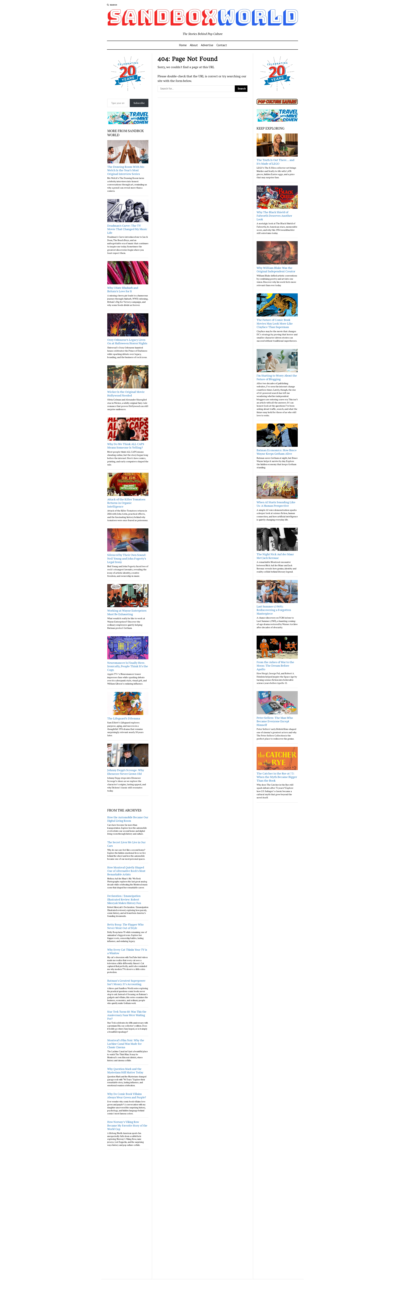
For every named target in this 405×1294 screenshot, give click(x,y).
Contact (221, 45)
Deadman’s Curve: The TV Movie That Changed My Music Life (127, 229)
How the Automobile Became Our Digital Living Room (127, 819)
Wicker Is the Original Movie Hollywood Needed (126, 393)
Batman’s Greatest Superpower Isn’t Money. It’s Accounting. (126, 982)
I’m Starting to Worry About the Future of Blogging (277, 377)
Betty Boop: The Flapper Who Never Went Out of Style (125, 926)
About (194, 45)
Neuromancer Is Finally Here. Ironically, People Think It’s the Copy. (127, 666)
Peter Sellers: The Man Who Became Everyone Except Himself (275, 721)
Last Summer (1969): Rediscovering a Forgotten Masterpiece (274, 609)
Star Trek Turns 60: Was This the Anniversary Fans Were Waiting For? (126, 1015)
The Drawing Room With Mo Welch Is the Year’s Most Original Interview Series (125, 170)
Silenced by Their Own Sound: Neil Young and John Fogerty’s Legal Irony (126, 558)
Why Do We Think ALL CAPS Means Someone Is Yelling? (125, 445)
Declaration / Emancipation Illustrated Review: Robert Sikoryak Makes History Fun (124, 899)
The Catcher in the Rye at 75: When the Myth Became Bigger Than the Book (277, 776)
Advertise (207, 45)
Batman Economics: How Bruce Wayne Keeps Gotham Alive (277, 452)
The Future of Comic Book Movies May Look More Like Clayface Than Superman (275, 323)
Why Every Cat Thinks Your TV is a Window (127, 951)
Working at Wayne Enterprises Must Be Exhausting (126, 612)
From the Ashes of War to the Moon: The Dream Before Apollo (275, 665)
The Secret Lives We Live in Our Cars (126, 844)
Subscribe (139, 103)
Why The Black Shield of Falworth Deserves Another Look (274, 215)
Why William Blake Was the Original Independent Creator (276, 269)
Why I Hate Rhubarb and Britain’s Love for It (122, 289)
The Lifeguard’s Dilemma (123, 718)
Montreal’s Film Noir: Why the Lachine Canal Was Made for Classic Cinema (125, 1043)
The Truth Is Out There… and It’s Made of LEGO (275, 161)
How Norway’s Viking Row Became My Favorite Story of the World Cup (127, 1125)
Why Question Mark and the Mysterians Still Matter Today (125, 1070)
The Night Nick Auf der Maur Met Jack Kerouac (275, 556)
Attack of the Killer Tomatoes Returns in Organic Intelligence (126, 502)
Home (183, 45)
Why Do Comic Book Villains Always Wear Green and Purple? (126, 1095)
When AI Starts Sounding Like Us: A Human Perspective (276, 504)
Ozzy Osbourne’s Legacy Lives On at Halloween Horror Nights (127, 341)
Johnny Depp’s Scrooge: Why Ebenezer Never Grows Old (125, 772)
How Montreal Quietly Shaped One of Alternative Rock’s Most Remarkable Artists (126, 871)
